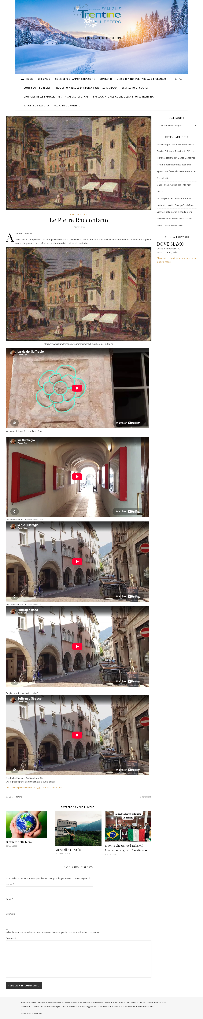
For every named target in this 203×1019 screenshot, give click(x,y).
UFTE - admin (15, 796)
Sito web (10, 913)
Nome (10, 884)
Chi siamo (44, 78)
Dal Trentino (78, 214)
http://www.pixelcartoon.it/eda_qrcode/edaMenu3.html (34, 787)
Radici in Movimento (67, 105)
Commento (11, 938)
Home (29, 78)
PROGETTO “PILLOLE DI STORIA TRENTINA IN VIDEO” (86, 87)
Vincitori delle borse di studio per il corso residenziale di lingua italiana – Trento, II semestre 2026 (175, 218)
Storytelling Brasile (68, 849)
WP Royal (38, 1013)
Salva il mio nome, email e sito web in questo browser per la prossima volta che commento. (52, 932)
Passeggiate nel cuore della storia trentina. (123, 96)
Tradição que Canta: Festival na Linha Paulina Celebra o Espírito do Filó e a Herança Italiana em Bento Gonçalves (176, 151)
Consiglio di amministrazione (75, 78)
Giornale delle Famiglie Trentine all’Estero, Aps (56, 96)
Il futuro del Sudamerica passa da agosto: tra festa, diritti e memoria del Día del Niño (176, 171)
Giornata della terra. (19, 842)
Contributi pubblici (37, 87)
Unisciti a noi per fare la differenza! (141, 78)
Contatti (106, 78)
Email (9, 898)
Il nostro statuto (36, 105)
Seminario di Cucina (135, 87)
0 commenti (145, 796)
